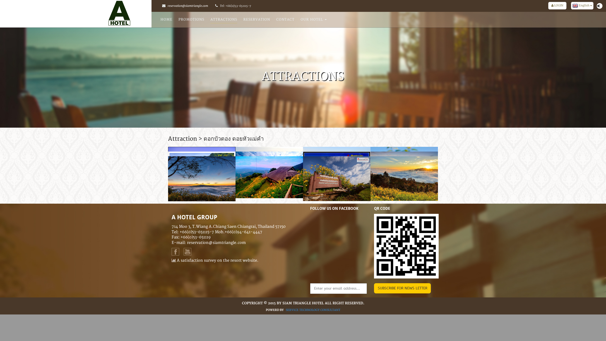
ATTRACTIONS (223, 20)
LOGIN (558, 5)
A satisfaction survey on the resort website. (217, 260)
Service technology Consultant (313, 310)
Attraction (182, 139)
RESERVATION (256, 20)
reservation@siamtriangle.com (188, 6)
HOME (166, 20)
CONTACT (285, 20)
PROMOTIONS (191, 20)
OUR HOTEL (312, 20)
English (584, 5)
